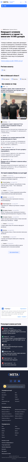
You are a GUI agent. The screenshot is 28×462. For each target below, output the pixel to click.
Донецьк (17, 432)
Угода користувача (6, 444)
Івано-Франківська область (7, 416)
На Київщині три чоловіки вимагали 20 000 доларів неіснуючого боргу (13, 138)
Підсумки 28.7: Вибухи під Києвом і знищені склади (13, 206)
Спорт (16, 397)
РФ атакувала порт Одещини (9, 360)
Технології (17, 401)
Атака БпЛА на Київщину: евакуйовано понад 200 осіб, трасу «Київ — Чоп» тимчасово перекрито (13, 185)
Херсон (3, 437)
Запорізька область (19, 413)
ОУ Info (4, 135)
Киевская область (13, 29)
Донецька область (6, 411)
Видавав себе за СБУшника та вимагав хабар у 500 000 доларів (14, 162)
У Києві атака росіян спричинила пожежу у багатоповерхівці (12, 199)
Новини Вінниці (6, 236)
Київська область (18, 416)
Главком (5, 175)
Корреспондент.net (7, 203)
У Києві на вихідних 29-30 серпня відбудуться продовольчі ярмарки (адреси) (13, 178)
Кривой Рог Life (6, 159)
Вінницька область (6, 409)
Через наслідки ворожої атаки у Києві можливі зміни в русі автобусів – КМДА (14, 219)
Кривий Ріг (11, 328)
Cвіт (16, 392)
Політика (4, 392)
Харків (3, 428)
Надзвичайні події (5, 401)
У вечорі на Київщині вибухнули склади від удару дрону (12, 239)
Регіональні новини (12, 2)
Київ (7, 86)
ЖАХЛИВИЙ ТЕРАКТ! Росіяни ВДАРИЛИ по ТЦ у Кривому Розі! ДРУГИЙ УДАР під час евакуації (14, 340)
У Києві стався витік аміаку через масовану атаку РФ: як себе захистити (14, 354)
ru (23, 2)
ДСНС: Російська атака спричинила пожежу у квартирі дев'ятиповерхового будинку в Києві (13, 212)
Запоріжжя (17, 428)
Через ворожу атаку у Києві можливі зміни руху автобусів (14, 232)
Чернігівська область (6, 420)
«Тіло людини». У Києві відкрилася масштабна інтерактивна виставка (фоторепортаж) (13, 193)
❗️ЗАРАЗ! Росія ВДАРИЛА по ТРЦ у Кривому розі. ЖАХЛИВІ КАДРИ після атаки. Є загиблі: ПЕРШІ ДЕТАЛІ (14, 332)
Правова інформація (6, 447)
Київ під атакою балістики (9, 365)
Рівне (16, 426)
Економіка (4, 403)
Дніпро (3, 430)
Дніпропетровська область (20, 409)
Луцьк (3, 435)
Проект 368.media (7, 147)
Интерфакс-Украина (7, 210)
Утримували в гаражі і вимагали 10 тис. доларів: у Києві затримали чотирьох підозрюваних (12, 125)
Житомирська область (20, 411)
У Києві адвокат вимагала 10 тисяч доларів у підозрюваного (13, 150)
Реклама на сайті (5, 440)
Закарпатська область (7, 413)
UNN (4, 86)
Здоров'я (17, 399)
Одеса (15, 358)
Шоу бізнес (4, 394)
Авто (3, 399)
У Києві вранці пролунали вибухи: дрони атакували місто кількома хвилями (12, 246)
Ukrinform (5, 197)
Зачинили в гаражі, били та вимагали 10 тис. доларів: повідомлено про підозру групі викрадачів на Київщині (13, 90)
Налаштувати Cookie (6, 453)
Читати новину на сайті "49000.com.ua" (12, 61)
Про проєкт (4, 451)
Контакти (4, 449)
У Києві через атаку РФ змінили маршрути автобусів (12, 226)
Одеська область (18, 418)
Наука (3, 397)
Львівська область (6, 418)
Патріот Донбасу (6, 182)
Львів (3, 432)
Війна (16, 394)
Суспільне (5, 121)
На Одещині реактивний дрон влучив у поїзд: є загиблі (12, 347)
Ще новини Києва (14, 252)
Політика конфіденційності (7, 442)
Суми (9, 344)
